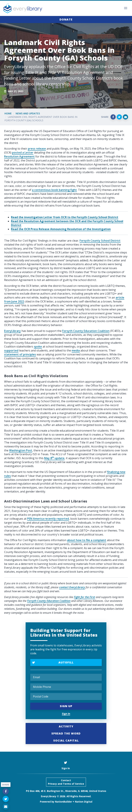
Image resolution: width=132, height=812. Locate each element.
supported (11, 350)
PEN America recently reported (48, 519)
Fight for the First (84, 597)
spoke (38, 346)
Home (8, 113)
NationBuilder (63, 801)
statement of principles (20, 354)
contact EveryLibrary (72, 587)
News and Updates (28, 113)
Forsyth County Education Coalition (85, 331)
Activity (66, 726)
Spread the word (66, 733)
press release (37, 148)
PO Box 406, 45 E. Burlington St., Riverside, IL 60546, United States (66, 791)
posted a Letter (22, 152)
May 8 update (54, 458)
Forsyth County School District (100, 240)
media (76, 350)
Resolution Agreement (19, 156)
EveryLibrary (12, 331)
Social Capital (66, 740)
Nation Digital (83, 801)
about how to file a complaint (86, 540)
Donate (66, 19)
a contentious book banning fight (54, 190)
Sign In (66, 713)
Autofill (66, 662)
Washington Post (20, 450)
